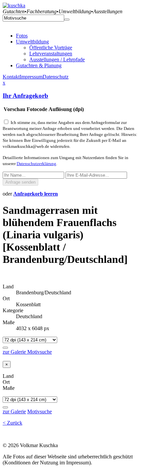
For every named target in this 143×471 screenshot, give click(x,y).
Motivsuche (39, 352)
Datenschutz (56, 77)
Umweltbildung (32, 41)
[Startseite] (14, 5)
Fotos (22, 35)
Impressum (31, 77)
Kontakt (11, 77)
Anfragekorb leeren (35, 194)
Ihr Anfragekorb (25, 95)
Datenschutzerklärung (36, 163)
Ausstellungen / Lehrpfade (57, 59)
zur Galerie (15, 352)
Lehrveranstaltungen (50, 53)
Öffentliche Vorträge (50, 47)
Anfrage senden (20, 182)
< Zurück (12, 423)
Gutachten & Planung (39, 65)
